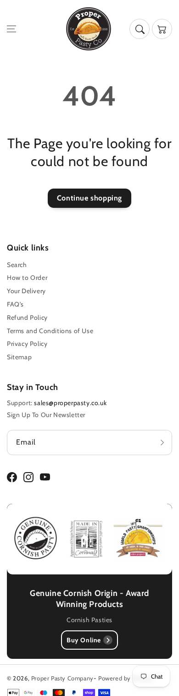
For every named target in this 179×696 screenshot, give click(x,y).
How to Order (27, 277)
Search (17, 265)
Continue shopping (89, 198)
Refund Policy (27, 317)
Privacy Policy (27, 344)
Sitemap (19, 357)
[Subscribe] (162, 442)
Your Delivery (26, 291)
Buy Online (84, 640)
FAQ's (15, 304)
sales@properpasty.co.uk (70, 403)
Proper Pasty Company (62, 678)
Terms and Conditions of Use (50, 331)
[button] (11, 29)
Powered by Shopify (126, 678)
